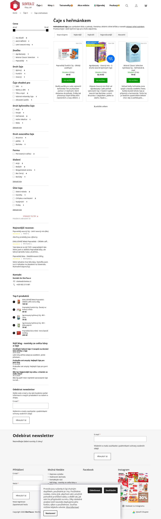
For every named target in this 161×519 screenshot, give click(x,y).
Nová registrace (19, 502)
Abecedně (121, 35)
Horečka (21, 195)
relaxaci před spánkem (135, 26)
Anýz (19, 109)
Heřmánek (21, 116)
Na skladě (21, 38)
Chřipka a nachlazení (26, 198)
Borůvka (21, 144)
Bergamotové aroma (25, 170)
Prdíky (20, 205)
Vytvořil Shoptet (142, 512)
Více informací (72, 507)
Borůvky (20, 177)
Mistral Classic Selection (27, 57)
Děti (19, 86)
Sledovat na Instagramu (134, 506)
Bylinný (20, 70)
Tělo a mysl (22, 93)
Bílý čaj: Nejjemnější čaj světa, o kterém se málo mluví (30, 373)
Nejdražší (91, 35)
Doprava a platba (56, 474)
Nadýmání (21, 202)
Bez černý (21, 173)
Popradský (21, 61)
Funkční (20, 73)
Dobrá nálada (23, 191)
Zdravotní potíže (24, 100)
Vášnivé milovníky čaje (26, 96)
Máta (19, 123)
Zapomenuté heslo (20, 504)
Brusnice (21, 137)
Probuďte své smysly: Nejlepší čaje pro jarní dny (28, 361)
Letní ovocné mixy (24, 44)
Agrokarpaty (22, 54)
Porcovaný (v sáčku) (25, 154)
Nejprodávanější (106, 35)
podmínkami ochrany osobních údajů (30, 412)
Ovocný (20, 77)
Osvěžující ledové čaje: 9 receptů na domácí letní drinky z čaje (30, 350)
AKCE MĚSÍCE (22, 41)
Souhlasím (111, 490)
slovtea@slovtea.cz (23, 281)
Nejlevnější (77, 35)
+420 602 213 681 (23, 284)
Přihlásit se (21, 420)
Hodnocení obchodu (58, 477)
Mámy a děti (22, 90)
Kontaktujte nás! (56, 479)
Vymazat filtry (29, 216)
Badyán (20, 166)
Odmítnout (94, 490)
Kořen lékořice (23, 119)
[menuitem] (39, 5)
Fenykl (20, 113)
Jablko (20, 141)
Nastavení (50, 513)
